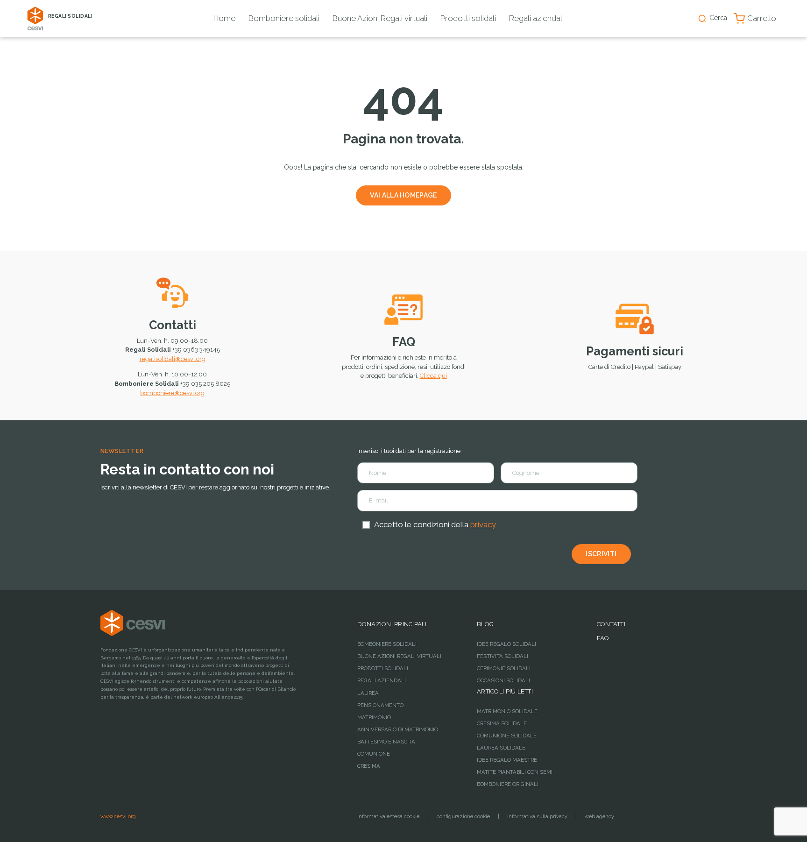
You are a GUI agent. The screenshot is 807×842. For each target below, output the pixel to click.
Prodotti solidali (468, 18)
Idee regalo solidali (506, 644)
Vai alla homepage (403, 195)
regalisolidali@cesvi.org (172, 358)
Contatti (172, 325)
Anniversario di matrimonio (397, 729)
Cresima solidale (502, 723)
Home (224, 18)
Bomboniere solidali (283, 18)
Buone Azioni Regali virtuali (380, 18)
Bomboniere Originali (507, 784)
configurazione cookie (463, 816)
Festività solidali (502, 656)
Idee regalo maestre (507, 760)
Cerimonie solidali (504, 668)
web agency (599, 816)
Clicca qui (433, 375)
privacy (483, 524)
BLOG (485, 624)
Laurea (368, 693)
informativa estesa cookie (388, 816)
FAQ (403, 342)
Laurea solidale (501, 747)
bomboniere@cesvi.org (172, 392)
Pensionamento (380, 705)
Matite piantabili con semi (514, 772)
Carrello (761, 18)
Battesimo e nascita (386, 741)
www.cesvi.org (118, 816)
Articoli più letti (505, 691)
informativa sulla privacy (537, 816)
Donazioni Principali (392, 624)
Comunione (373, 753)
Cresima (368, 766)
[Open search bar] (702, 18)
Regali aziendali (536, 18)
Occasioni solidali (503, 680)
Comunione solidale (507, 735)
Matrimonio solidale (507, 711)
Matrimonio (374, 717)
